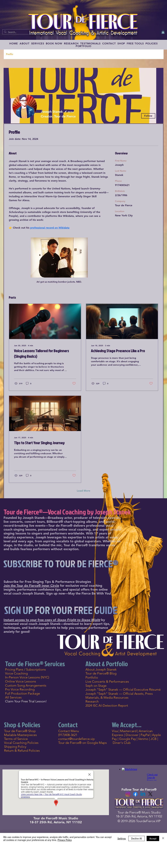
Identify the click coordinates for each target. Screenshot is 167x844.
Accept (152, 838)
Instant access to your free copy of (52, 620)
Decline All (136, 838)
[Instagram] (128, 794)
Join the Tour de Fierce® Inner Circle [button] (31, 586)
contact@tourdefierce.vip (76, 739)
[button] (163, 32)
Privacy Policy (65, 840)
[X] (150, 794)
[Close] (163, 838)
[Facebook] (135, 794)
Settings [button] (121, 838)
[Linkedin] (143, 794)
